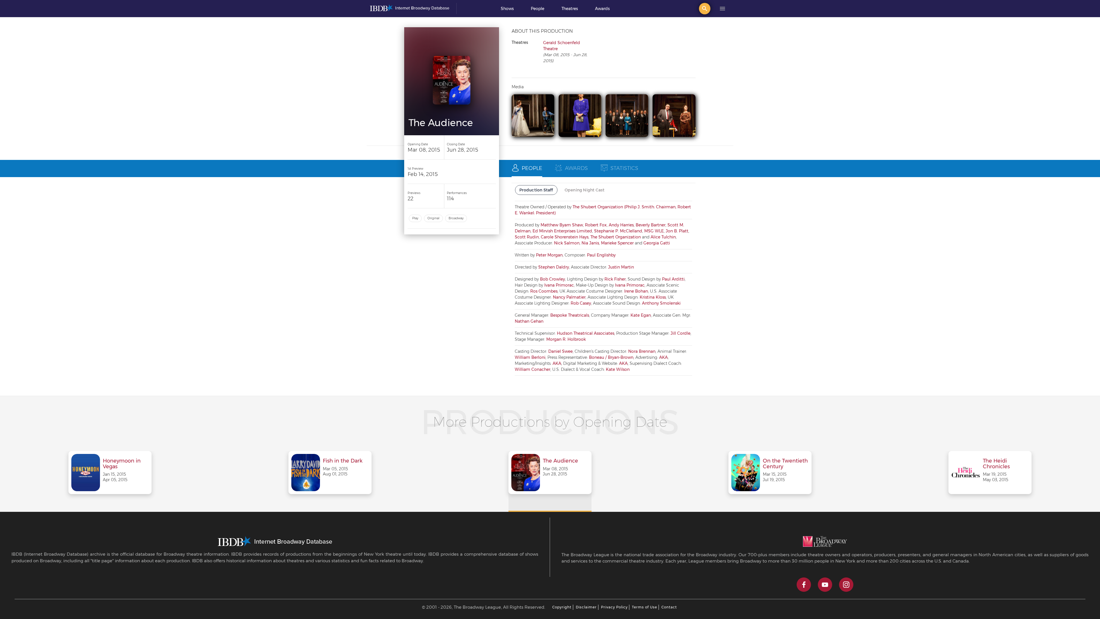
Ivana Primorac (559, 285)
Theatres (569, 8)
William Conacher (532, 369)
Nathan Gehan (529, 321)
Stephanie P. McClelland (618, 231)
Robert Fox (596, 225)
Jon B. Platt (677, 231)
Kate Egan (640, 315)
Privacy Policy (614, 607)
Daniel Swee (560, 351)
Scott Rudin (527, 237)
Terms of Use (644, 607)
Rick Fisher (615, 279)
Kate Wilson (618, 369)
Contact (669, 607)
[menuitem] (507, 8)
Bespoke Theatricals (569, 315)
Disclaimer (586, 607)
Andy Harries (621, 225)
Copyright (561, 607)
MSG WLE (654, 231)
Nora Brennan (641, 351)
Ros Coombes (543, 291)
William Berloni (530, 357)
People (537, 8)
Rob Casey (581, 303)
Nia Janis (590, 243)
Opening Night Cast (585, 190)
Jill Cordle (680, 333)
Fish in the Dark (342, 461)
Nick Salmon (567, 243)
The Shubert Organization (615, 237)
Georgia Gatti (656, 243)
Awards (602, 8)
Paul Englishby (601, 255)
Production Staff (536, 190)
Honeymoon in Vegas (122, 464)
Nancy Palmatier (569, 297)
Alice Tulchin (663, 237)
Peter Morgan (549, 255)
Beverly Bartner (650, 225)
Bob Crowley (552, 279)
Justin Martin (621, 267)
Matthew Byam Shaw (562, 225)
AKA (663, 357)
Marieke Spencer (617, 243)
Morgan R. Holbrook (566, 339)
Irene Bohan (636, 291)
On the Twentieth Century (785, 464)
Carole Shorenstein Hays (564, 237)
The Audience (560, 461)
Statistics (624, 168)
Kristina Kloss (653, 297)
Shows (507, 8)
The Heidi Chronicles (996, 464)
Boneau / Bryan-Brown (611, 357)
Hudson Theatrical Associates (585, 333)
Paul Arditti (673, 279)
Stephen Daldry (553, 267)
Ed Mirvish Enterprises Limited (562, 231)
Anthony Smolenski (661, 303)
